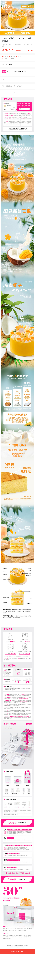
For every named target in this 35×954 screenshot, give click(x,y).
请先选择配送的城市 (17, 951)
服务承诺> (26, 71)
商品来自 (15, 71)
